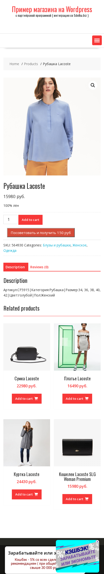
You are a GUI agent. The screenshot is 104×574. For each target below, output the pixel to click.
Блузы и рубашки (57, 245)
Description (15, 267)
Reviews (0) (39, 267)
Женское (80, 245)
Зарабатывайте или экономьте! (43, 553)
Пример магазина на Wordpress (52, 9)
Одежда (9, 250)
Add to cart (30, 219)
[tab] (15, 267)
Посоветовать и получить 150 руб (41, 232)
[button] (97, 40)
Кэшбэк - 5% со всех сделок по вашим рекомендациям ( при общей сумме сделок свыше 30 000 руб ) (45, 564)
